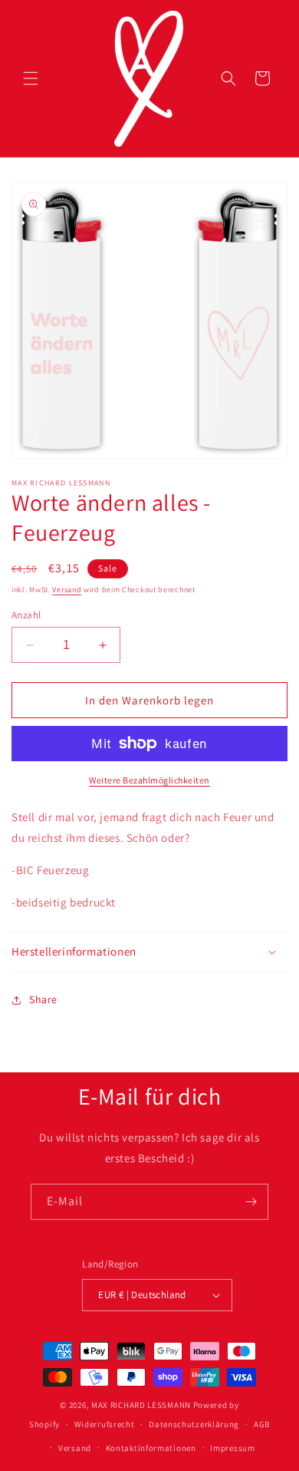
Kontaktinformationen (151, 1448)
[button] (31, 78)
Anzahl (26, 614)
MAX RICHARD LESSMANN (141, 1405)
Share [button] (43, 999)
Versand (66, 590)
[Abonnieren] (251, 1202)
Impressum (232, 1448)
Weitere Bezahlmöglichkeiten (149, 780)
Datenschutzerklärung (194, 1424)
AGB (262, 1424)
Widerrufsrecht (104, 1424)
